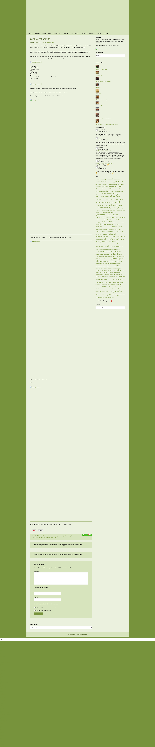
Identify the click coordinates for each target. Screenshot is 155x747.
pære (106, 266)
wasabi (97, 291)
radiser (97, 268)
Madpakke (2, 693)
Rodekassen (3, 734)
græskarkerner (116, 210)
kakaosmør (98, 229)
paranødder (101, 256)
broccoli (98, 191)
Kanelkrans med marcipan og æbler (105, 163)
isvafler (118, 224)
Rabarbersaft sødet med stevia (104, 150)
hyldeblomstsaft (120, 222)
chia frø (104, 197)
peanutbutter (104, 258)
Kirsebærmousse (101, 133)
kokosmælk (112, 234)
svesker (114, 284)
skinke (123, 276)
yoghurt (114, 291)
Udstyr (1, 731)
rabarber (119, 266)
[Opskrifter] (97, 86)
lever (108, 241)
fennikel (117, 202)
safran (108, 274)
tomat (104, 287)
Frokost (2, 690)
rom (109, 268)
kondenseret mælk (118, 236)
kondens (109, 236)
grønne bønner (111, 212)
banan (122, 184)
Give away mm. (3, 740)
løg (114, 241)
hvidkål (116, 220)
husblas (104, 220)
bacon (117, 184)
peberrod (121, 259)
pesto (121, 261)
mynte (113, 251)
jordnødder (104, 227)
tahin (97, 286)
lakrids (122, 239)
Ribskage (98, 112)
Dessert (1, 674)
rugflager (105, 270)
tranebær (117, 287)
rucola (101, 270)
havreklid (105, 217)
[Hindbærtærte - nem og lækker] (97, 98)
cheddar (99, 196)
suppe (111, 284)
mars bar (105, 249)
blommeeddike (100, 189)
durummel (99, 202)
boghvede (116, 189)
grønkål (103, 212)
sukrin (108, 284)
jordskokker (109, 227)
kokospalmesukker (102, 236)
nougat (101, 254)
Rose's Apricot (113, 268)
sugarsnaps (104, 284)
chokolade (115, 196)
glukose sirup (120, 208)
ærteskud (101, 297)
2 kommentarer (50, 42)
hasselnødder (114, 215)
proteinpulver (100, 266)
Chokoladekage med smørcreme (103, 118)
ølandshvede (108, 297)
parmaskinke (108, 256)
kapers (117, 229)
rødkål (52, 537)
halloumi (107, 215)
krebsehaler (102, 239)
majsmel (111, 244)
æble (120, 291)
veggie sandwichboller (42, 45)
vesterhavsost (108, 289)
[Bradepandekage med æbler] (97, 104)
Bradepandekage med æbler (102, 105)
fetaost (103, 205)
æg (55, 537)
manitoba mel (119, 246)
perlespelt (111, 261)
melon (118, 249)
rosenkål (119, 268)
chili (108, 197)
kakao (119, 226)
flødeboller (115, 205)
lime (111, 241)
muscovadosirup (107, 251)
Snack (1, 703)
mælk (117, 251)
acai (103, 179)
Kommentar (37, 571)
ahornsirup (111, 179)
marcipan (99, 249)
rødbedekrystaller (101, 272)
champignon (117, 194)
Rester (66, 536)
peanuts (109, 258)
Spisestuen (77, 16)
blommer (106, 189)
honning (98, 220)
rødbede (121, 270)
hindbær (110, 217)
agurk (106, 179)
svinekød (120, 284)
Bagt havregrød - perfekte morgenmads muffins (107, 124)
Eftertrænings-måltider (5, 687)
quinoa (114, 266)
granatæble (105, 210)
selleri (116, 274)
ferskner (98, 205)
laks (106, 241)
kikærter (104, 231)
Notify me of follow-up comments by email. (45, 607)
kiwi (96, 234)
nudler (104, 254)
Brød (49, 536)
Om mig (2, 744)
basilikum (104, 186)
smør (101, 279)
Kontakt (2, 746)
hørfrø (108, 224)
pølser (109, 266)
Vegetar (71, 536)
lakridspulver (100, 241)
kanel (112, 229)
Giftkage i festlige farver (101, 69)
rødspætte (113, 272)
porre (114, 263)
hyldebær (98, 224)
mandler (43, 537)
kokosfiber (106, 234)
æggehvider (120, 295)
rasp (99, 268)
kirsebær (110, 232)
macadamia (99, 244)
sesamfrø (98, 276)
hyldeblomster (111, 222)
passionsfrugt (122, 256)
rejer (102, 268)
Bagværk (45, 536)
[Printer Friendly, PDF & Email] (87, 534)
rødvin (120, 272)
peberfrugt (115, 259)
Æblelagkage (99, 75)
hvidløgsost (99, 222)
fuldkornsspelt (105, 208)
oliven (119, 254)
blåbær (111, 189)
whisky (101, 291)
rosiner (98, 270)
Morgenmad (3, 694)
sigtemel (104, 276)
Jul (0, 729)
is (115, 224)
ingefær (112, 224)
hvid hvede (110, 220)
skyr (97, 279)
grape (110, 210)
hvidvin (104, 222)
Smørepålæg (3, 702)
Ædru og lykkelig (4, 712)
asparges (101, 184)
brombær (103, 191)
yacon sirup (105, 291)
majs (107, 244)
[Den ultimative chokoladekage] (97, 80)
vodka (123, 289)
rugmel (116, 270)
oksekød (113, 254)
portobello (118, 263)
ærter (97, 297)
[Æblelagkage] (97, 74)
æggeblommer (110, 295)
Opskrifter (98, 87)
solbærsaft (111, 279)
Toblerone (100, 286)
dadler (121, 199)
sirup (109, 276)
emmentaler (111, 202)
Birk (108, 186)
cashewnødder (107, 194)
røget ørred (104, 274)
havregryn (99, 217)
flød (106, 205)
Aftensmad (40, 536)
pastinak (48, 537)
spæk (114, 282)
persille (117, 261)
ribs (105, 268)
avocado (112, 184)
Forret (1, 688)
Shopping (2, 741)
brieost (121, 189)
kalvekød (103, 229)
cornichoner (103, 199)
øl (103, 297)
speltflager (100, 282)
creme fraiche (110, 199)
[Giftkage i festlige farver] (97, 67)
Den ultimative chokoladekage (103, 81)
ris (107, 268)
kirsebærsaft (115, 231)
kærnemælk (115, 239)
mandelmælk (100, 246)
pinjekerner (99, 263)
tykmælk (97, 289)
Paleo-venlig (55, 536)
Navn (35, 591)
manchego (117, 244)
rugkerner (110, 270)
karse (120, 229)
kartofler (99, 232)
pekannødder (100, 261)
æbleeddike (99, 295)
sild (107, 276)
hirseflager (116, 217)
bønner (100, 193)
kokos (100, 234)
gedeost (112, 208)
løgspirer (117, 241)
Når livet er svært (4, 720)
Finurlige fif (3, 732)
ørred (113, 297)
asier (96, 184)
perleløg (107, 261)
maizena (104, 244)
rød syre (117, 272)
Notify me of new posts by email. (43, 610)
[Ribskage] (97, 110)
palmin (97, 256)
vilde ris (113, 289)
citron (98, 199)
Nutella (107, 254)
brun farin (110, 191)
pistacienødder (107, 263)
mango (113, 246)
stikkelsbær (98, 284)
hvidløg (121, 220)
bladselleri (112, 186)
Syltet (1, 705)
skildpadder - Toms (116, 276)
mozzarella (100, 251)
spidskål (106, 282)
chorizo (122, 196)
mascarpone (110, 249)
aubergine (106, 184)
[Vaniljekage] (97, 92)
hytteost (103, 224)
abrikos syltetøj (99, 179)
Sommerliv (2, 722)
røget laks (99, 274)
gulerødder (37, 537)
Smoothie (2, 700)
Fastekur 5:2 (3, 735)
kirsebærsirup (121, 231)
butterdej (117, 191)
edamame (105, 202)
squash (117, 282)
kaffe (114, 227)
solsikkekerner (117, 279)
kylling (108, 239)
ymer (109, 291)
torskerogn (112, 287)
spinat (110, 282)
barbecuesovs (98, 186)
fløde (110, 204)
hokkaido (122, 217)
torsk (108, 287)
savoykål (111, 274)
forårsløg (98, 208)
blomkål (120, 186)
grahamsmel (98, 210)
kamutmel (108, 229)
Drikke (1, 685)
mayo (115, 249)
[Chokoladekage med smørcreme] (97, 116)
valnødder (102, 289)
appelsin (115, 181)
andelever (110, 181)
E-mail (36, 597)
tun (121, 287)
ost (121, 254)
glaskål (115, 207)
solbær (106, 279)
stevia (121, 282)
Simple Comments (53, 604)
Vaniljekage (98, 93)
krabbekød (98, 239)
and (106, 181)
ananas (103, 181)
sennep (120, 274)
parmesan (115, 256)
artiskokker (122, 181)
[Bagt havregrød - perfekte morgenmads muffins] (97, 122)
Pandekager (61, 536)
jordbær (99, 227)
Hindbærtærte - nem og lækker (103, 99)
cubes (117, 199)
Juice (1, 691)
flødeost (120, 205)
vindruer (118, 289)
